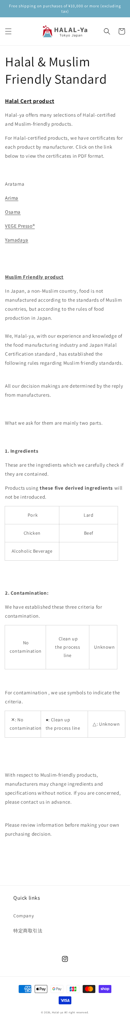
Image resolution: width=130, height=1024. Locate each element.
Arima (11, 198)
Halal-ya (57, 1012)
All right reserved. (76, 1012)
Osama (13, 212)
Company (23, 916)
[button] (8, 31)
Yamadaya (16, 240)
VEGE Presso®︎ (20, 226)
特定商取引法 (28, 931)
